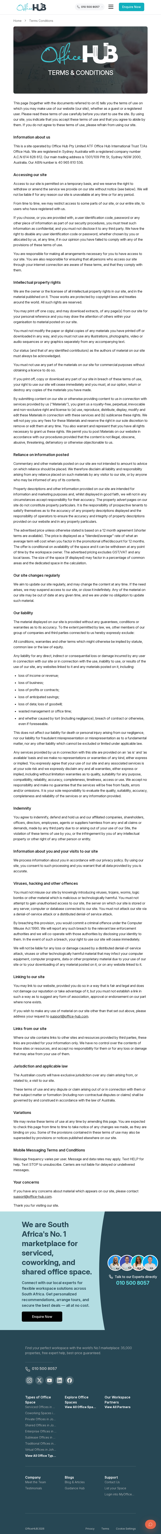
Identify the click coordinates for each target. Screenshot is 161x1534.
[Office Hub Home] (31, 7)
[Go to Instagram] (29, 1380)
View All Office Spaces (80, 1407)
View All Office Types (40, 1455)
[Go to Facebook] (69, 1380)
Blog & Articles (75, 1482)
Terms (105, 1528)
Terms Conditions (41, 20)
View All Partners (118, 1407)
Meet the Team (35, 1482)
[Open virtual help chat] (150, 1524)
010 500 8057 (44, 1368)
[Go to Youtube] (49, 1380)
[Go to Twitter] (39, 1380)
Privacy (90, 1528)
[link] (41, 20)
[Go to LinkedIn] (59, 1380)
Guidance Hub (75, 1488)
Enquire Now (131, 7)
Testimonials (33, 1488)
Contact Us (112, 1482)
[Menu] (111, 7)
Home (17, 20)
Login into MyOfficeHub (120, 1494)
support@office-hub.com (69, 1016)
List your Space (115, 1488)
